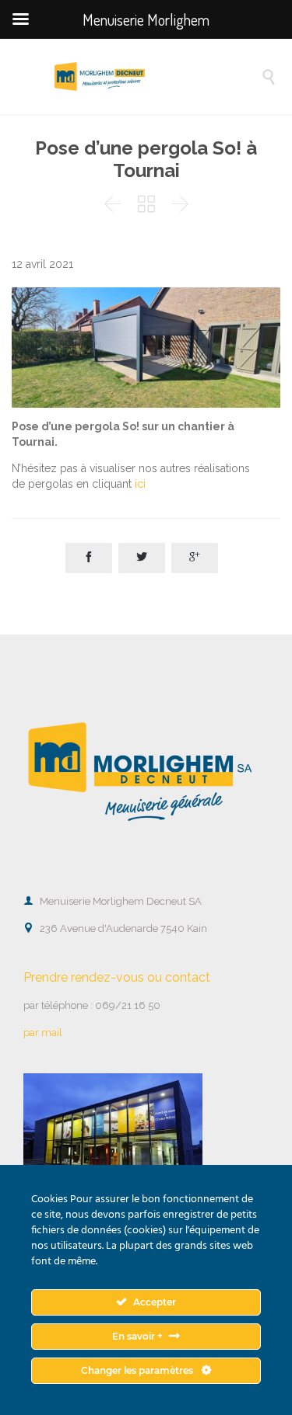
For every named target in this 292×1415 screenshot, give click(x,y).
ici (140, 484)
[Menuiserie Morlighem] (158, 76)
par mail (42, 1032)
